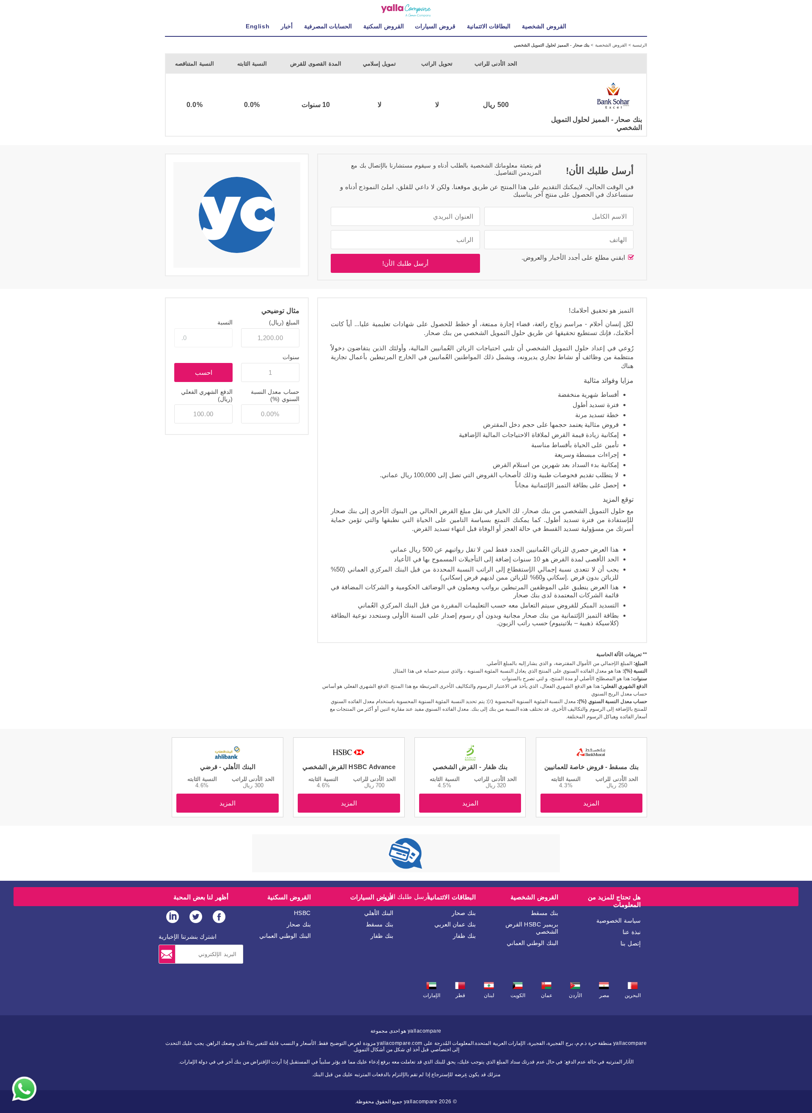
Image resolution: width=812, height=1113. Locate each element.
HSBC (302, 913)
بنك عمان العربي (455, 924)
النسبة (225, 322)
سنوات (291, 357)
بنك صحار (464, 913)
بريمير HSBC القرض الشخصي (531, 928)
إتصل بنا (630, 943)
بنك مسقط (544, 913)
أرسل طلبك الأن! (405, 263)
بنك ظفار (464, 935)
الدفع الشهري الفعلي (207, 395)
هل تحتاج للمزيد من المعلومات (614, 900)
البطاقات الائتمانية (451, 897)
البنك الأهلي (378, 913)
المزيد (591, 803)
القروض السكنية (289, 897)
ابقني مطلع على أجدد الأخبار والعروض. (574, 257)
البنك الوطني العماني (532, 943)
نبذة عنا (632, 932)
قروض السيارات (371, 897)
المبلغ (284, 322)
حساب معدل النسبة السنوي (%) (275, 395)
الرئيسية (639, 45)
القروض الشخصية (610, 45)
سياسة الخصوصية (618, 920)
